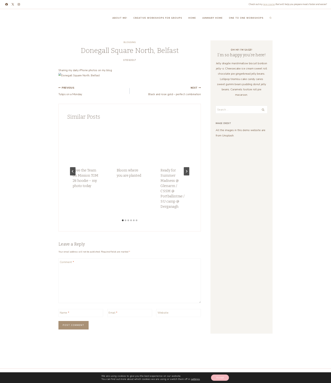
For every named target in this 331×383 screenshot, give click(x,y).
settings (195, 379)
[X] (12, 4)
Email (113, 312)
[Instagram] (18, 4)
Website (163, 312)
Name (64, 312)
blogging (130, 42)
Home (192, 18)
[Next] (186, 171)
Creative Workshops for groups (157, 18)
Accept (220, 377)
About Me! (119, 18)
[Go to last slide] (73, 171)
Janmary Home (212, 18)
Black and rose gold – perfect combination (174, 91)
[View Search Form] (270, 18)
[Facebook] (6, 4)
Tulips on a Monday (70, 91)
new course (269, 4)
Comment (67, 262)
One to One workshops (246, 18)
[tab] (123, 220)
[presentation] (85, 143)
